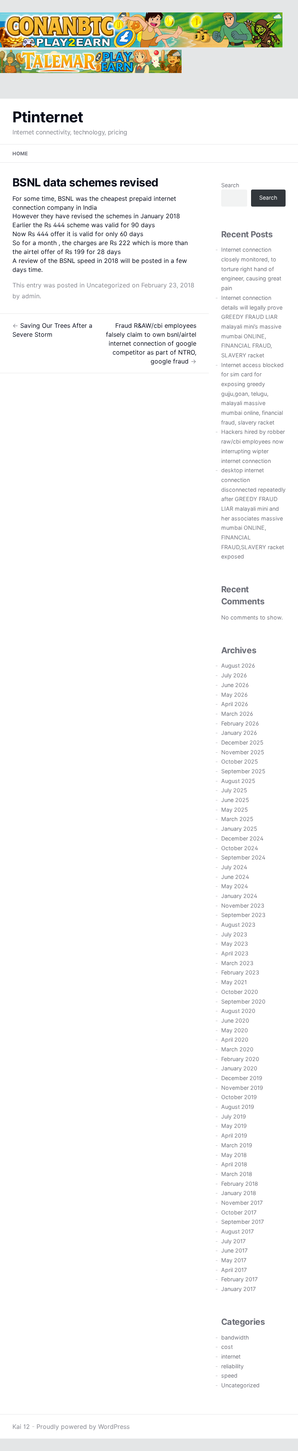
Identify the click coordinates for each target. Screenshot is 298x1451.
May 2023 (234, 943)
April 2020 (234, 1039)
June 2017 (234, 1250)
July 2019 (233, 1116)
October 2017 (238, 1212)
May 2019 (234, 1125)
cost (227, 1346)
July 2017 (233, 1241)
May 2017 (233, 1260)
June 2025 (235, 800)
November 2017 (242, 1202)
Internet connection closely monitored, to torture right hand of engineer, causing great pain (251, 268)
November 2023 (242, 905)
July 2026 (234, 675)
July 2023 (234, 934)
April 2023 (234, 953)
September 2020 (243, 1001)
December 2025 (242, 742)
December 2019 (241, 1078)
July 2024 (234, 867)
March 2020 (237, 1049)
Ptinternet (47, 117)
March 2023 (237, 963)
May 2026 (234, 694)
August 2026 (238, 665)
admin (31, 296)
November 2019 (242, 1087)
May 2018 (234, 1155)
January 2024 (239, 896)
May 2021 (234, 982)
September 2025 (243, 771)
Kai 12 (21, 1426)
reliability (232, 1366)
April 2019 (234, 1135)
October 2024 (239, 848)
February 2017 (239, 1279)
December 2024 (242, 838)
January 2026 (239, 732)
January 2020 (239, 1068)
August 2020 (238, 1010)
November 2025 (242, 752)
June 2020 (235, 1020)
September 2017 (242, 1221)
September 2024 (243, 857)
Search (230, 185)
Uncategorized (108, 285)
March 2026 (237, 713)
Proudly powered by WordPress (83, 1426)
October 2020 (239, 991)
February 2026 (240, 723)
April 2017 (234, 1270)
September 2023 (243, 915)
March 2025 (237, 819)
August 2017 (237, 1231)
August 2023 (238, 924)
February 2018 (239, 1183)
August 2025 (238, 781)
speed (229, 1375)
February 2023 (240, 972)
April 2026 (234, 704)
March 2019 (236, 1145)
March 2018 (236, 1174)
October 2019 (239, 1097)
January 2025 (239, 828)
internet (231, 1356)
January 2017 (238, 1289)
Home (20, 154)
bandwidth (235, 1337)
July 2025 (234, 790)
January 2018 (238, 1193)
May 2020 (234, 1030)
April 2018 (234, 1164)
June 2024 (235, 876)
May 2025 (234, 809)
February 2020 (240, 1059)
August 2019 (237, 1106)
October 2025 (239, 761)
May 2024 (234, 886)
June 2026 (235, 685)
